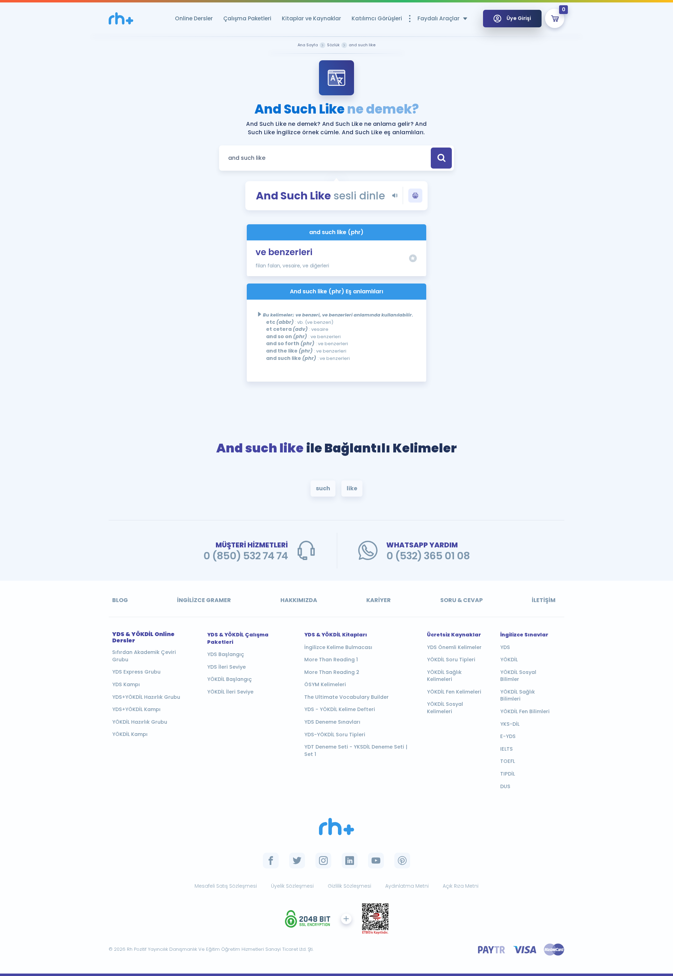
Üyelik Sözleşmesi (292, 885)
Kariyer (378, 600)
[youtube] (376, 860)
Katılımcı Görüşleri (377, 18)
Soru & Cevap (461, 600)
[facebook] (271, 860)
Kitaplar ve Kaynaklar (311, 18)
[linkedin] (350, 860)
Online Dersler (194, 18)
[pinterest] (402, 860)
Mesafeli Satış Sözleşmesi (226, 885)
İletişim (544, 600)
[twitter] (297, 860)
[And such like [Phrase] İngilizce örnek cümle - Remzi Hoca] (121, 18)
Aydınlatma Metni (407, 885)
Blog (120, 600)
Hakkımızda (298, 600)
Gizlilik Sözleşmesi (349, 885)
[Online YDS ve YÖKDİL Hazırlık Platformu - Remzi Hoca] (336, 826)
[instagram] (323, 860)
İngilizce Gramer (204, 600)
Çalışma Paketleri (247, 18)
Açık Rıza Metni (460, 885)
